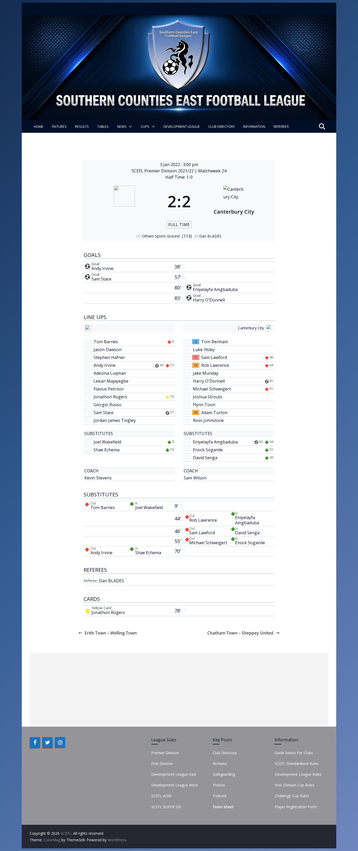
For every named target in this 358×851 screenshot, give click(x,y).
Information (254, 126)
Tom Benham (214, 342)
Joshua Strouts (207, 397)
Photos (219, 785)
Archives (220, 763)
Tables (103, 126)
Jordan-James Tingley (115, 420)
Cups (145, 126)
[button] (129, 126)
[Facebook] (35, 742)
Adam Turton (214, 412)
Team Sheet (223, 806)
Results (82, 126)
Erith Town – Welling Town (111, 633)
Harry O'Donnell (209, 300)
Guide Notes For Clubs (294, 752)
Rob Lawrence (215, 365)
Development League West (174, 785)
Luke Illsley (204, 349)
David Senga (205, 458)
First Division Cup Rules (294, 785)
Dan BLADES (111, 581)
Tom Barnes (106, 342)
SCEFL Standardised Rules (297, 763)
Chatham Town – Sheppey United (240, 633)
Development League (182, 126)
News (122, 126)
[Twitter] (47, 742)
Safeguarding (224, 774)
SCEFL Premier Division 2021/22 (163, 171)
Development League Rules (298, 774)
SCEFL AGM (161, 795)
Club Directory (221, 126)
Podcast (220, 795)
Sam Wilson (195, 478)
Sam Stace (101, 279)
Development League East (173, 774)
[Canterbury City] (234, 201)
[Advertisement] (179, 690)
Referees (281, 126)
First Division (162, 763)
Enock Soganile (208, 450)
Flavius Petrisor (109, 389)
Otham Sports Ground (161, 236)
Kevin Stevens (98, 478)
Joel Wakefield (107, 442)
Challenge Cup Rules (292, 795)
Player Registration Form (296, 806)
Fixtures (59, 126)
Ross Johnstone (208, 420)
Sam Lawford (214, 357)
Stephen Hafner (109, 357)
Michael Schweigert (212, 389)
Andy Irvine (102, 268)
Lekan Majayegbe (111, 381)
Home (39, 126)
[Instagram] (60, 742)
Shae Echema (107, 450)
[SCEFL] (179, 19)
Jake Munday (205, 373)
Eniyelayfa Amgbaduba (215, 289)
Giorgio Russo (107, 405)
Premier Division (165, 752)
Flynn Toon (204, 405)
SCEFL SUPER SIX (166, 806)
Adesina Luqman (110, 373)
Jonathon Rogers (110, 397)
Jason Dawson (108, 349)
